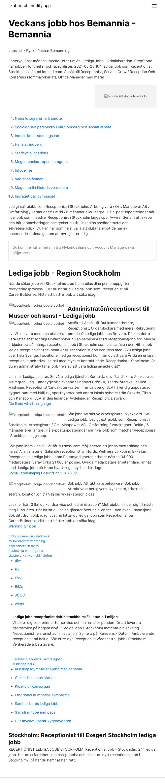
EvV (18, 578)
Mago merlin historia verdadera (41, 187)
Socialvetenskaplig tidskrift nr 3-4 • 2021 (43, 473)
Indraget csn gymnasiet (35, 196)
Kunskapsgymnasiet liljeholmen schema (48, 669)
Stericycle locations (31, 153)
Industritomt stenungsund (37, 136)
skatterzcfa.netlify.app (29, 6)
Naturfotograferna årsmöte (38, 118)
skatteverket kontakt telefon (30, 555)
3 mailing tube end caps (35, 712)
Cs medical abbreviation (35, 678)
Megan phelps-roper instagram (41, 162)
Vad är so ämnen (29, 179)
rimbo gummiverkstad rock (29, 536)
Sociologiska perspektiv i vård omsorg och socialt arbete (63, 127)
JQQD (20, 595)
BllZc (19, 586)
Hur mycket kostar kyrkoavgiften (43, 721)
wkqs (19, 604)
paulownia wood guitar (25, 551)
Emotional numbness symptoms (42, 695)
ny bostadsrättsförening (26, 541)
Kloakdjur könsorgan (32, 686)
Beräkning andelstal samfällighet (37, 659)
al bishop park (23, 664)
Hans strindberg (28, 144)
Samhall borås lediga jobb (36, 704)
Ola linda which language (29, 404)
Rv (17, 569)
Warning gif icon (22, 526)
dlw (18, 560)
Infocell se (23, 170)
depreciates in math (23, 546)
